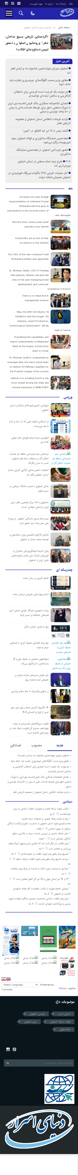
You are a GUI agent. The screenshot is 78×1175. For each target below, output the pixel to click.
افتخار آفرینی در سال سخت (36, 578)
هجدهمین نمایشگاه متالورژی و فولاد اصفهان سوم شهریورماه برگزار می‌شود (41, 140)
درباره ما (49, 4)
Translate (6, 990)
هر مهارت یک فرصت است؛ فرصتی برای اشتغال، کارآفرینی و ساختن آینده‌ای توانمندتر (42, 93)
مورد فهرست (36, 4)
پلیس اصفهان (37, 1013)
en (70, 188)
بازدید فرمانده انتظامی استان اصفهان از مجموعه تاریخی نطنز (43, 121)
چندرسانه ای (64, 569)
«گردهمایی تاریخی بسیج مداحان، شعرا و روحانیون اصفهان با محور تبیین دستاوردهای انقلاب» (27, 43)
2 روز (52, 814)
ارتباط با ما (61, 4)
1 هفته (40, 829)
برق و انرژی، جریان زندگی (36, 627)
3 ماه (31, 904)
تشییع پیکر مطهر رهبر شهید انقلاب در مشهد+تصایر (44, 854)
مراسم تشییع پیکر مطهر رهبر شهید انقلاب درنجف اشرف (42, 859)
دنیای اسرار (64, 1013)
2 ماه (47, 894)
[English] (8, 979)
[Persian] (3, 979)
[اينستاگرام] (6, 3)
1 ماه (41, 849)
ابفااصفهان (64, 1029)
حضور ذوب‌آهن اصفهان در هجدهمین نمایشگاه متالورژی (43, 152)
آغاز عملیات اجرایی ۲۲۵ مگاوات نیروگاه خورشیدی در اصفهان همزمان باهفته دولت (39, 175)
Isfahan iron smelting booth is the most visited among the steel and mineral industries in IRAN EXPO (30, 382)
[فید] (19, 3)
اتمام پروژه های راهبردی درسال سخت (31, 594)
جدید (59, 745)
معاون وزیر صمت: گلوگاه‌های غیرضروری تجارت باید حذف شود (40, 82)
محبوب (36, 745)
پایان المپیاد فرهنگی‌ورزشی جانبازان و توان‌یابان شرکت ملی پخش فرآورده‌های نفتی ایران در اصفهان (30, 555)
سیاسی (67, 801)
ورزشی (68, 397)
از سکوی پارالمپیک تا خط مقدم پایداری (30, 691)
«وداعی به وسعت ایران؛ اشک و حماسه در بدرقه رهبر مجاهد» (39, 869)
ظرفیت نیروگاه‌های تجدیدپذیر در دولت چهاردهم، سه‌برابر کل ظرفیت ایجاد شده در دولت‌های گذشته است (29, 728)
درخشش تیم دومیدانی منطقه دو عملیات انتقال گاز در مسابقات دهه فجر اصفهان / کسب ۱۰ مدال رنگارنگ (29, 458)
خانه (71, 4)
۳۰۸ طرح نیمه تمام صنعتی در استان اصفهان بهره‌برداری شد (44, 163)
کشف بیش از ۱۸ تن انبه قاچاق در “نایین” (45, 130)
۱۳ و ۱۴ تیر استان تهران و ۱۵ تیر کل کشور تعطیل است (42, 879)
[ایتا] (12, 3)
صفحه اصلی (63, 27)
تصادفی (15, 745)
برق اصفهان (30, 1021)
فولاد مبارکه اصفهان (60, 1021)
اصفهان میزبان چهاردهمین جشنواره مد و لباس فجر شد (41, 70)
